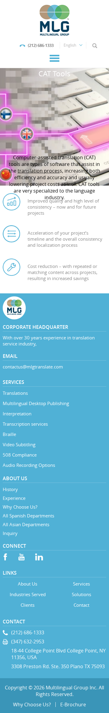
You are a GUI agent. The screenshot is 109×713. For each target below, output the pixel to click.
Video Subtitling (19, 444)
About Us (27, 584)
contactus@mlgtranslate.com (33, 367)
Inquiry (10, 533)
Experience (14, 498)
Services (81, 584)
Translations (15, 393)
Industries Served (28, 594)
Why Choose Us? (20, 507)
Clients (28, 605)
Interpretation (17, 414)
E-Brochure (73, 704)
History (10, 489)
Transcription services (25, 424)
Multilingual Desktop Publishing (36, 403)
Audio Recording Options (29, 465)
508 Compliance (20, 455)
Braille (9, 434)
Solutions (81, 594)
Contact (81, 605)
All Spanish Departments (28, 516)
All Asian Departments (26, 524)
